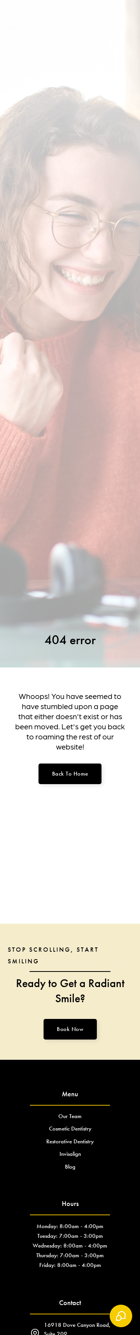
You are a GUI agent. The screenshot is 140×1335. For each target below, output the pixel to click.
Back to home (70, 774)
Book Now (70, 1029)
